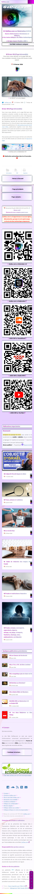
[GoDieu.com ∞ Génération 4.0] (17, 147)
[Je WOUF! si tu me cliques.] (17, 87)
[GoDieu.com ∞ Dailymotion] (8, 788)
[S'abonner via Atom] (21, 788)
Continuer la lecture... (13, 752)
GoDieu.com (5, 2)
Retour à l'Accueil (17, 178)
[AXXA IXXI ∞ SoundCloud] (13, 788)
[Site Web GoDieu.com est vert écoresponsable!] (17, 768)
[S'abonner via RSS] (17, 788)
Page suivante (17, 197)
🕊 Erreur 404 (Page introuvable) (17, 54)
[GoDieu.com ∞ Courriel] (26, 788)
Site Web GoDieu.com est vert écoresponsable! (17, 775)
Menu (31, 3)
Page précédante (17, 189)
